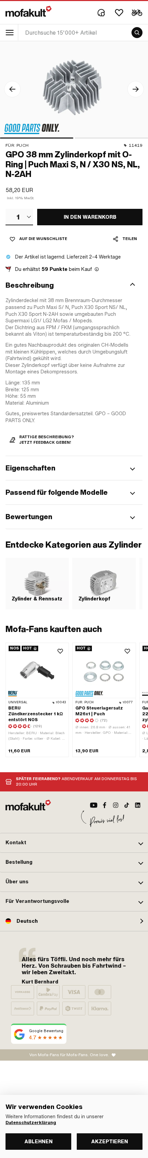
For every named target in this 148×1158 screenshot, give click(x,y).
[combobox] (19, 217)
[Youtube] (93, 805)
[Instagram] (115, 805)
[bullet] (36, 138)
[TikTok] (126, 805)
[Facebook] (104, 805)
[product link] (37, 699)
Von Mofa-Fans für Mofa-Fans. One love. (69, 1055)
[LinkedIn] (137, 805)
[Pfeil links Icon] (12, 89)
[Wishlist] (119, 12)
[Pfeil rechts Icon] (135, 89)
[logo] (29, 11)
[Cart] (137, 12)
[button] (74, 285)
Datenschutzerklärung (31, 1122)
